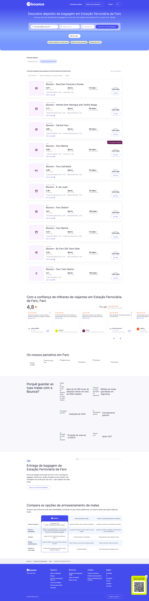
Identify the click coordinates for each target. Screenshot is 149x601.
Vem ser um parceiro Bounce (56, 579)
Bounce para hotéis (56, 585)
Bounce (29, 561)
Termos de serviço (93, 573)
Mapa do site (73, 580)
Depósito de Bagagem (40, 561)
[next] (120, 338)
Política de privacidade (94, 576)
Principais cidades (76, 4)
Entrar (111, 4)
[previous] (114, 338)
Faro (50, 561)
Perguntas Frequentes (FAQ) (75, 574)
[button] (107, 27)
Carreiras (53, 587)
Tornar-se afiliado (55, 582)
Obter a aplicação (55, 573)
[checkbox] (33, 61)
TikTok (108, 581)
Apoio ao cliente (74, 577)
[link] (38, 487)
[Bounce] (35, 4)
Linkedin (108, 583)
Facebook (109, 573)
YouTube (108, 586)
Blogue (52, 576)
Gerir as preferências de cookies (95, 579)
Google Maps (47, 331)
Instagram (109, 578)
